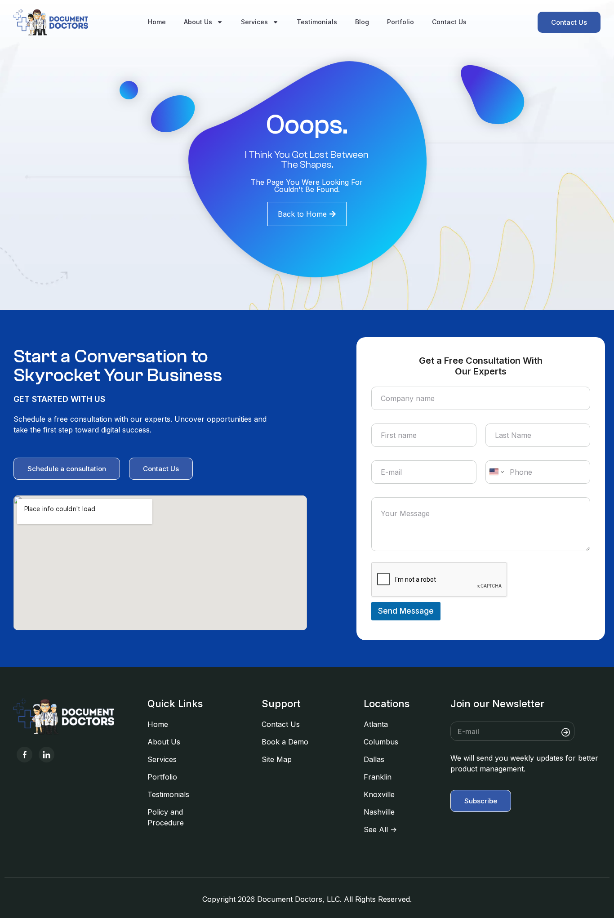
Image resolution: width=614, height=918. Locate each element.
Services (254, 22)
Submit (585, 732)
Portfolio (400, 22)
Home (157, 22)
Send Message (406, 610)
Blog (362, 22)
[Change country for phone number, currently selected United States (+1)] (496, 472)
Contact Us (449, 22)
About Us (198, 22)
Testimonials (317, 22)
